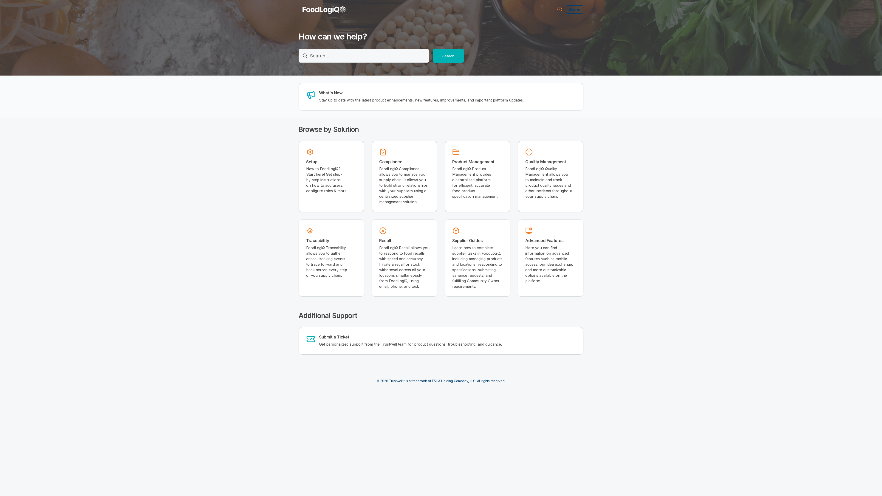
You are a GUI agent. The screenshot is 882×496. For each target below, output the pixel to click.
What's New (331, 92)
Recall (385, 240)
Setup (311, 161)
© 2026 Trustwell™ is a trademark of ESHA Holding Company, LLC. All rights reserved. (441, 381)
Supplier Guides (467, 240)
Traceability (317, 240)
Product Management (473, 161)
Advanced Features (544, 240)
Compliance (390, 161)
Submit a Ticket (334, 337)
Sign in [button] (574, 9)
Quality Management (545, 161)
